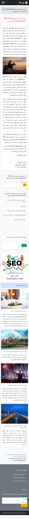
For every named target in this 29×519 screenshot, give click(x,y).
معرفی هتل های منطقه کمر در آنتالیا (19, 311)
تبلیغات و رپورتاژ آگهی (18, 478)
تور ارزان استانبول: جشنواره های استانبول (18, 385)
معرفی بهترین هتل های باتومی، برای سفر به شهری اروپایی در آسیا (15, 426)
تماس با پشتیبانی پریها (18, 481)
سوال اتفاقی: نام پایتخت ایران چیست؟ (16, 237)
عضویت (24, 505)
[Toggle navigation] (3, 2)
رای (25, 185)
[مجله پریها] (23, 3)
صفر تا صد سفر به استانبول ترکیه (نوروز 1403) (16, 351)
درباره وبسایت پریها (19, 474)
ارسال (24, 245)
